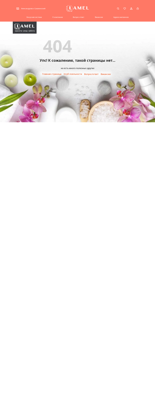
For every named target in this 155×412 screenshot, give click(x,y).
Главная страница (51, 74)
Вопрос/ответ (91, 74)
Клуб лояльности (73, 74)
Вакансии (99, 17)
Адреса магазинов (121, 17)
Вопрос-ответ (78, 17)
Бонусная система (34, 17)
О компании (57, 17)
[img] (25, 28)
